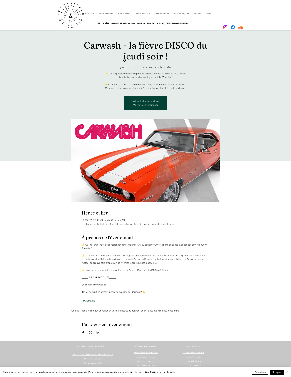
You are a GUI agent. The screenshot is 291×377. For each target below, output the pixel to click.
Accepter (277, 372)
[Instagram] (225, 27)
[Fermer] (287, 372)
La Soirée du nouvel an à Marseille (146, 365)
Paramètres (260, 372)
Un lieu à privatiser (193, 357)
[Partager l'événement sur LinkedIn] (98, 332)
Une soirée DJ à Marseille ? (146, 357)
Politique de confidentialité (162, 372)
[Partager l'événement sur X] (90, 332)
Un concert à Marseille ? (146, 361)
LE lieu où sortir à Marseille (193, 353)
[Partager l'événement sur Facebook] (83, 332)
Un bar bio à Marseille (193, 361)
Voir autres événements (145, 104)
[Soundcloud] (240, 27)
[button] (162, 13)
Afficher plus (88, 300)
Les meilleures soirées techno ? (146, 353)
